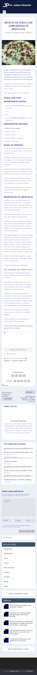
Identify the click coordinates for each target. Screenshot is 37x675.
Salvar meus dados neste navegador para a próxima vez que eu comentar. (16, 526)
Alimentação (8, 549)
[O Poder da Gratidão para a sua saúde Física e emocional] (6, 640)
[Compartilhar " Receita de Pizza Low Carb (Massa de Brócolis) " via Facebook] (13, 376)
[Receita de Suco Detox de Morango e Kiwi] (18, 449)
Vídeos (6, 586)
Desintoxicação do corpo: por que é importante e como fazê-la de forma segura (21, 632)
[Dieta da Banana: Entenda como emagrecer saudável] (6, 606)
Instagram (7, 360)
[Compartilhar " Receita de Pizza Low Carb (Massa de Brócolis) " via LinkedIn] (20, 376)
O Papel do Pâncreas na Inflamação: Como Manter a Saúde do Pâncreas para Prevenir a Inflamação (21, 623)
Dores (6, 558)
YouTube (24, 360)
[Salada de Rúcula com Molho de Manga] (18, 476)
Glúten (6, 581)
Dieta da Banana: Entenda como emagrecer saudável (20, 606)
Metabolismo (8, 553)
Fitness (6, 563)
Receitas (28, 33)
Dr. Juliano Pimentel (19, 33)
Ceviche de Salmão (10, 461)
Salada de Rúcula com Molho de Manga (18, 480)
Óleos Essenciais (9, 567)
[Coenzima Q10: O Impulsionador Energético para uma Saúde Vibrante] (6, 614)
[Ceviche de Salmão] (18, 458)
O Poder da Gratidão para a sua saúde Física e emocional (20, 640)
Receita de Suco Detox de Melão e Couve (18, 470)
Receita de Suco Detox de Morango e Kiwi (18, 452)
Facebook (16, 360)
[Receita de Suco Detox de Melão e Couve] (18, 467)
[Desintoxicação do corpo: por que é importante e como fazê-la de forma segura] (6, 631)
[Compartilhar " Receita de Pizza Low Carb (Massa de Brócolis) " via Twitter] (16, 376)
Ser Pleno (7, 577)
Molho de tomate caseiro (12, 128)
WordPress (30, 671)
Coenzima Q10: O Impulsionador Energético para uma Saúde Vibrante (20, 614)
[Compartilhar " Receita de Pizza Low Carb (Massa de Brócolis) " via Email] (24, 376)
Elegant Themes (15, 671)
